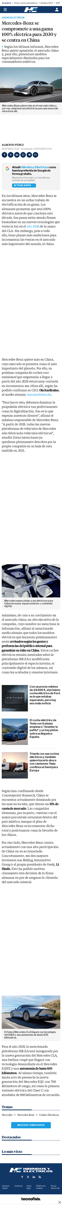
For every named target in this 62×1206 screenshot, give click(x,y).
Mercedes (7, 1115)
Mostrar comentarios (31, 1125)
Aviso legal (29, 1187)
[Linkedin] (17, 155)
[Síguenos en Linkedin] (34, 1177)
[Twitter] (10, 155)
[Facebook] (4, 155)
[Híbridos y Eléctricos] (31, 1170)
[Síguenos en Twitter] (28, 1177)
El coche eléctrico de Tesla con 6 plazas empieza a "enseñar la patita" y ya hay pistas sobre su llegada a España (44, 729)
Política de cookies (40, 1187)
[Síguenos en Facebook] (22, 1177)
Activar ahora (22, 185)
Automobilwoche (38, 395)
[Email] (35, 155)
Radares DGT (47, 3)
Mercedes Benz (25, 1115)
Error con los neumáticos (26, 3)
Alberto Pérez (13, 144)
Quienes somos (5, 1187)
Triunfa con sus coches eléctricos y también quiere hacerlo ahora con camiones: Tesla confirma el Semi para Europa (44, 762)
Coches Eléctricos (13, 18)
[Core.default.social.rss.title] (40, 1177)
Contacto (18, 1186)
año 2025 (33, 226)
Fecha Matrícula (55, 1187)
